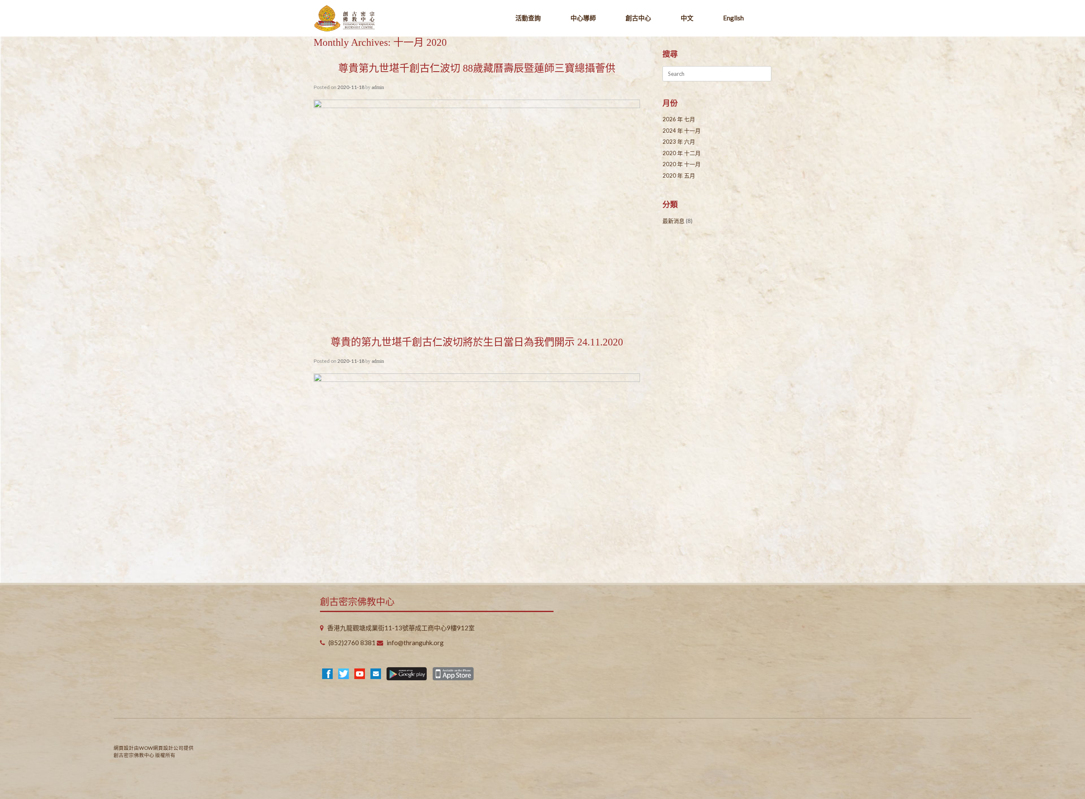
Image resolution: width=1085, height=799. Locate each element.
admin (378, 87)
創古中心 (638, 18)
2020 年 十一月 (681, 164)
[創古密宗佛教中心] (344, 18)
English (733, 18)
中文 (687, 18)
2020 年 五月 (678, 175)
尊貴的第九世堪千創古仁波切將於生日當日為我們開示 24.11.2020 (477, 342)
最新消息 (673, 220)
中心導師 (583, 18)
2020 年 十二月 (681, 153)
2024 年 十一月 (681, 130)
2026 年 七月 (678, 119)
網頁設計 (124, 748)
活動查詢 (528, 18)
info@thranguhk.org (415, 642)
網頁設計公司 (168, 748)
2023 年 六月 (678, 141)
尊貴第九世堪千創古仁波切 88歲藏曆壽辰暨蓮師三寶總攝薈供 (476, 68)
